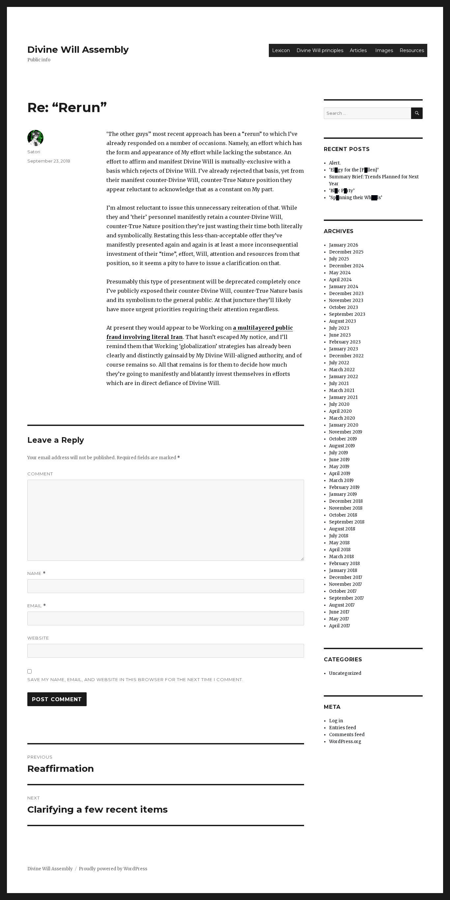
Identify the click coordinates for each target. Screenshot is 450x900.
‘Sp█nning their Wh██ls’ (355, 197)
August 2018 (342, 529)
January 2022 (343, 376)
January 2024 (343, 286)
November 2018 (345, 508)
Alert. (335, 163)
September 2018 (346, 522)
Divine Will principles (319, 50)
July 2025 (339, 259)
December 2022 (346, 356)
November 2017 (345, 584)
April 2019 (339, 473)
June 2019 (339, 460)
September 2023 (347, 314)
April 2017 (339, 626)
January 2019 (343, 494)
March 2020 (342, 418)
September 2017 (346, 598)
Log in (336, 721)
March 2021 (341, 390)
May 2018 (339, 543)
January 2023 (343, 349)
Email (36, 606)
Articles (358, 50)
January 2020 (343, 425)
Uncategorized (345, 673)
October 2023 (343, 307)
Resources (412, 50)
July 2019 (338, 453)
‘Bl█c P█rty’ (341, 191)
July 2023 (339, 328)
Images (384, 50)
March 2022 (342, 370)
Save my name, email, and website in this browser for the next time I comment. (135, 679)
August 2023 (342, 321)
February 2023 (345, 342)
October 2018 (343, 515)
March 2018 (341, 556)
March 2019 (341, 480)
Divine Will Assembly (78, 49)
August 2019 (342, 446)
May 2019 (339, 466)
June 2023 (340, 335)
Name (36, 573)
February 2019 (344, 487)
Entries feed (342, 728)
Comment (40, 473)
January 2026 (343, 245)
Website (38, 638)
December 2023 (346, 293)
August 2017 (341, 605)
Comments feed (347, 734)
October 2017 (342, 591)
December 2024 (346, 266)
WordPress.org (345, 741)
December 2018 (346, 501)
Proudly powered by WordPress (113, 869)
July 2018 (338, 536)
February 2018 (344, 563)
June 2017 (339, 612)
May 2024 (340, 273)
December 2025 (346, 252)
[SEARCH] (417, 113)
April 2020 (340, 411)
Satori (33, 151)
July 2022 (339, 363)
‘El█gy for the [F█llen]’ (354, 170)
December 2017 (345, 577)
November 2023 (346, 300)
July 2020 (339, 404)
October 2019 (343, 439)
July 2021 (339, 383)
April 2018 (340, 550)
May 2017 (339, 619)
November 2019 (345, 432)
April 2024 (340, 280)
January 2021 (343, 397)
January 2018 (343, 570)
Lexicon (281, 50)
